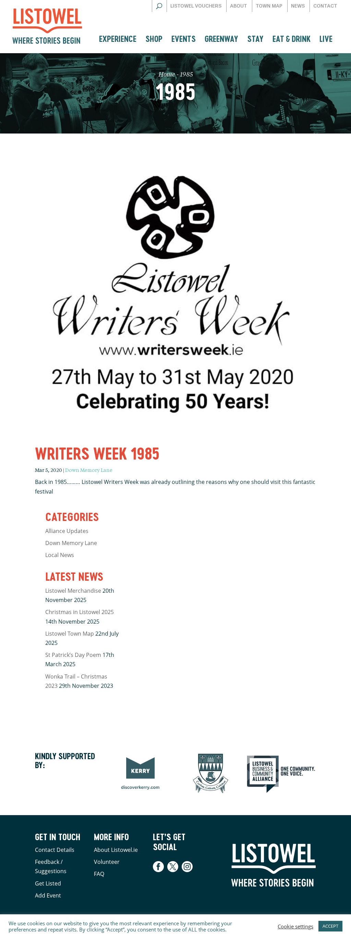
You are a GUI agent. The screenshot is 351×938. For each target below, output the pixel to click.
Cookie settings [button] (295, 926)
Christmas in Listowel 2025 (79, 612)
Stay (255, 39)
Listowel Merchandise (73, 590)
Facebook (159, 866)
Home (166, 75)
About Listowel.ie (116, 850)
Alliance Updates (66, 531)
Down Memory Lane (88, 470)
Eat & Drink (292, 39)
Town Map (269, 6)
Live (325, 39)
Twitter (173, 866)
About (238, 6)
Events (183, 39)
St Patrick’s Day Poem (73, 655)
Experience (117, 39)
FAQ (99, 874)
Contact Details (54, 850)
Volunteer (107, 862)
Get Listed (48, 883)
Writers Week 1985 (97, 453)
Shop (153, 39)
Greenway (221, 39)
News (298, 6)
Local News (59, 555)
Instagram (187, 866)
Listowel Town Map (69, 633)
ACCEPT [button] (330, 926)
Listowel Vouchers (195, 6)
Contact (325, 6)
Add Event (48, 895)
